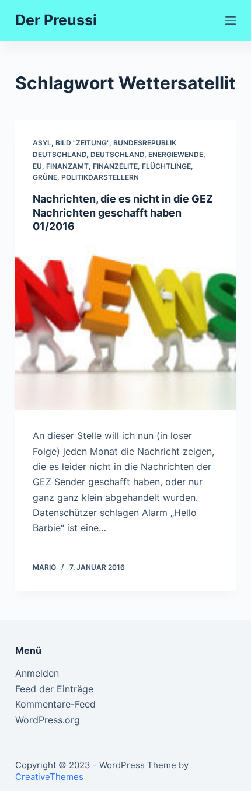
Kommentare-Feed (55, 704)
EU (37, 166)
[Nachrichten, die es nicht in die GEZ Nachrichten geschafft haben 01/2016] (125, 327)
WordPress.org (47, 720)
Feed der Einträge (54, 689)
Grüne (45, 177)
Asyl (42, 142)
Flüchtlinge (166, 166)
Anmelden (37, 673)
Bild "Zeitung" (82, 142)
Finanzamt (67, 166)
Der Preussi (56, 20)
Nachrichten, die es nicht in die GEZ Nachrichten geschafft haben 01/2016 (123, 212)
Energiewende (175, 154)
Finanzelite (115, 166)
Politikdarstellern (100, 177)
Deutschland (117, 154)
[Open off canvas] (230, 20)
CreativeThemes (49, 776)
